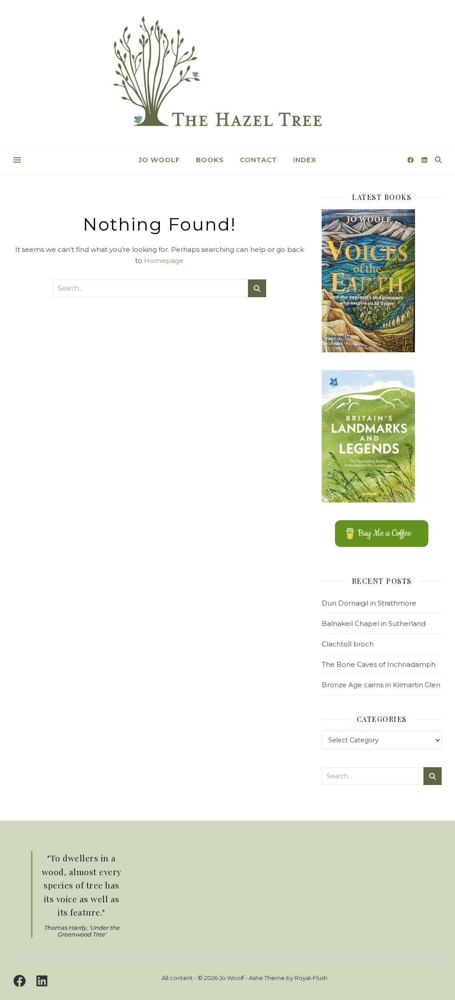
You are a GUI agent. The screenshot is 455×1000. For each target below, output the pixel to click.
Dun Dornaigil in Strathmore (369, 603)
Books (210, 159)
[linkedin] (424, 160)
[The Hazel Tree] (227, 74)
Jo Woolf (159, 159)
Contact (258, 159)
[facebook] (411, 160)
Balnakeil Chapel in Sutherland (374, 623)
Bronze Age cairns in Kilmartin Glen (381, 685)
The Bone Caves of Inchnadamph (378, 664)
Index (304, 159)
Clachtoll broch (348, 644)
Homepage (164, 260)
